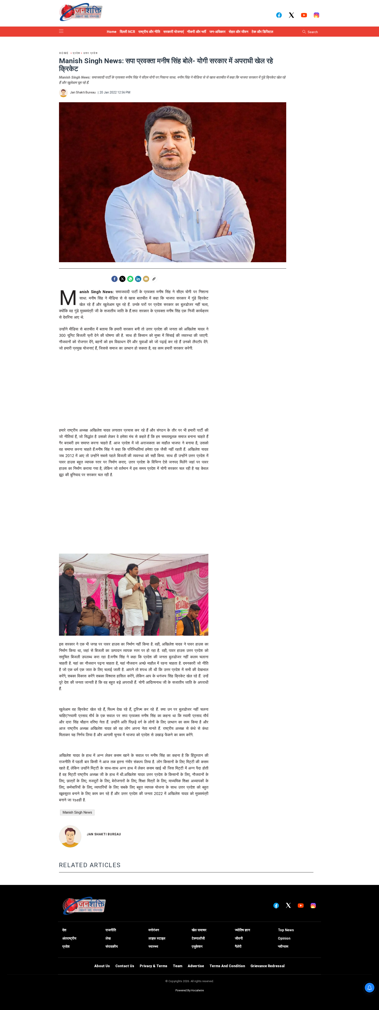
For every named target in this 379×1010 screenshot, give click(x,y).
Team (177, 966)
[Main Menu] (61, 31)
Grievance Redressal (267, 966)
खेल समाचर (199, 930)
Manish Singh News (77, 812)
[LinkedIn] (138, 279)
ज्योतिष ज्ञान (242, 930)
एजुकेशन (197, 946)
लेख (108, 938)
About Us (102, 966)
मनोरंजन (153, 930)
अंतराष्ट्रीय (69, 938)
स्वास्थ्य (153, 946)
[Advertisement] (133, 396)
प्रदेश (66, 946)
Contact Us (124, 966)
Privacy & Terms (153, 966)
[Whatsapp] (130, 279)
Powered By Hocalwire (189, 990)
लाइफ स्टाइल (156, 938)
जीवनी (239, 938)
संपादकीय (111, 946)
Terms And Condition (227, 966)
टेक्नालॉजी (198, 938)
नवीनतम (283, 946)
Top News (286, 930)
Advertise (196, 966)
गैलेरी (238, 946)
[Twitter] (122, 279)
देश (64, 930)
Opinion (284, 938)
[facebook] (114, 279)
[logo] (81, 12)
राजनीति (110, 930)
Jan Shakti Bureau (104, 834)
